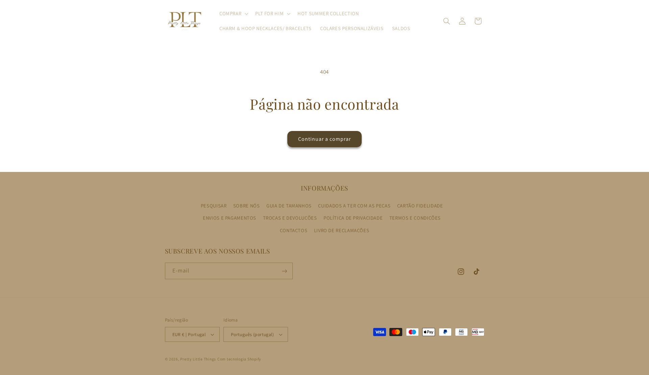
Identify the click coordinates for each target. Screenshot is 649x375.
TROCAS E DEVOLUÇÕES (290, 218)
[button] (233, 13)
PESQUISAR (214, 205)
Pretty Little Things (198, 358)
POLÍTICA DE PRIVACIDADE (353, 218)
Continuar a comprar (324, 138)
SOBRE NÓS (246, 205)
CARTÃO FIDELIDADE (420, 205)
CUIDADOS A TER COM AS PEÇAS (354, 205)
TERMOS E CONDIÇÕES (415, 218)
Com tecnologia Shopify (239, 358)
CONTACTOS (294, 230)
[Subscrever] (284, 271)
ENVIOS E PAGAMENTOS (229, 218)
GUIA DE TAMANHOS (289, 205)
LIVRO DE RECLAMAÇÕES (341, 230)
